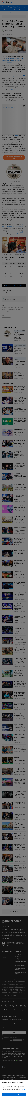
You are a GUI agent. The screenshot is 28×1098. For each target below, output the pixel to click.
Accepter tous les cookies (14, 1094)
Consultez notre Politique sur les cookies (13, 1090)
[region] (14, 1089)
